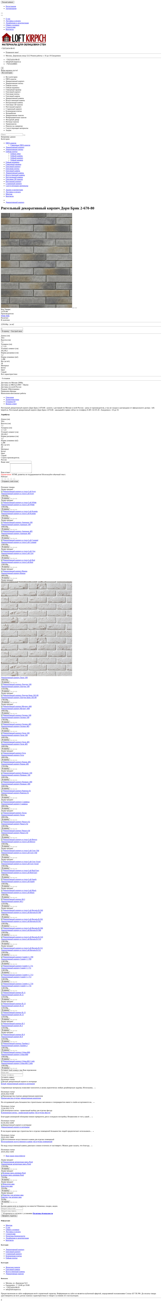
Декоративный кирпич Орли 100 (14, 735)
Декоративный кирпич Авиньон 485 (16, 533)
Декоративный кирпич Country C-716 (16, 986)
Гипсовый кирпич (13, 166)
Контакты (10, 29)
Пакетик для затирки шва (11, 1197)
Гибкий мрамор (16, 160)
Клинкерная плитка (14, 1256)
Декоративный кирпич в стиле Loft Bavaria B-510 (21, 939)
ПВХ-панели (11, 143)
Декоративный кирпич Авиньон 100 (16, 525)
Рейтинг (4, 477)
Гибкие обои (15, 154)
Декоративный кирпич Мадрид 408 (15, 709)
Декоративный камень (15, 173)
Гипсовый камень (13, 171)
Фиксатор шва (7, 1186)
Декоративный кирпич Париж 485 (15, 764)
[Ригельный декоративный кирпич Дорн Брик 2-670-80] (37, 307)
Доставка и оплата (13, 21)
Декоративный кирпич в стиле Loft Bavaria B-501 (21, 921)
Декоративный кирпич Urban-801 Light (17, 1063)
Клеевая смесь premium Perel (12, 1175)
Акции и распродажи (14, 190)
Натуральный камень (14, 177)
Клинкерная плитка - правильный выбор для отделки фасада (25, 1113)
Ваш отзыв (5, 472)
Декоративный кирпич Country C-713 (16, 977)
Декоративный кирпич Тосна (13, 815)
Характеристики (12, 399)
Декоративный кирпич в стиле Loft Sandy (18, 881)
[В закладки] (73, 307)
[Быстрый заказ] (11, 498)
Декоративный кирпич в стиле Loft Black (17, 893)
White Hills (5, 316)
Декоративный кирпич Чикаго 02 (14, 824)
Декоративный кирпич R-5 (12, 1026)
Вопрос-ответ (11, 404)
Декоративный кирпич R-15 (12, 1015)
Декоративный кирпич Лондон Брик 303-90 (19, 697)
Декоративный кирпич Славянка (14, 804)
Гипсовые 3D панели (14, 179)
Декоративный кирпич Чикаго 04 (14, 833)
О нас (8, 19)
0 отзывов (6, 378)
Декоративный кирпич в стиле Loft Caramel (18, 542)
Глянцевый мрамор (13, 164)
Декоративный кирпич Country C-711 (16, 968)
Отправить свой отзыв (10, 481)
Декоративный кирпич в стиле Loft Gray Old (19, 853)
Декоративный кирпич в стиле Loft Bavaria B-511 (21, 950)
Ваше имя (5, 462)
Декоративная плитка (14, 149)
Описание (10, 397)
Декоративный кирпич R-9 (12, 1037)
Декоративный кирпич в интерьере (15, 1127)
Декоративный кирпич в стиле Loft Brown (18, 842)
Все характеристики (9, 374)
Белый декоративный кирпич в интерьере (18, 1084)
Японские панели (13, 1267)
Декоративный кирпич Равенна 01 (15, 793)
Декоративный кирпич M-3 (12, 901)
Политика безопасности (15, 1236)
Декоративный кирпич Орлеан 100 (15, 717)
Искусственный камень (15, 175)
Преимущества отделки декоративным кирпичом (21, 1098)
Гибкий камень (16, 156)
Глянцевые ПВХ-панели (20, 145)
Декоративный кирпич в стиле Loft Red (17, 562)
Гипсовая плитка (12, 169)
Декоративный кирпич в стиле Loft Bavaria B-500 (21, 912)
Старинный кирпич (14, 184)
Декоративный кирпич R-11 (12, 995)
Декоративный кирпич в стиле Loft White (18, 505)
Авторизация (11, 8)
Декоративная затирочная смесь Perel (16, 1164)
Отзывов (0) (10, 402)
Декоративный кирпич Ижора (13, 573)
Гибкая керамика (12, 162)
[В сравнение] (76, 307)
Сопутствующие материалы (17, 186)
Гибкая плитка (11, 152)
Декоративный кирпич (15, 147)
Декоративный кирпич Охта (12, 755)
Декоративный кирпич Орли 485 (14, 744)
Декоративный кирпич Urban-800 (14, 1054)
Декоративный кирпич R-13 (12, 1006)
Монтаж (9, 194)
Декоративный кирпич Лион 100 (14, 678)
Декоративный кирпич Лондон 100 (15, 686)
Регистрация (11, 6)
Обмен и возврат (12, 25)
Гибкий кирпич (16, 158)
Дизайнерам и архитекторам (17, 23)
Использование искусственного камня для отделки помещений (26, 1142)
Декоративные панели (15, 1274)
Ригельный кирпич (13, 181)
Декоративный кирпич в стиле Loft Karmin (18, 513)
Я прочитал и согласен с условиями (28, 1213)
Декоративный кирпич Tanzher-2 (14, 1046)
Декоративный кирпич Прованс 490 (15, 784)
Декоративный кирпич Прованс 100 (15, 775)
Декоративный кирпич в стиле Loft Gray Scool (20, 864)
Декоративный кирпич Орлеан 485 (15, 726)
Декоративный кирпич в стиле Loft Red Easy (19, 873)
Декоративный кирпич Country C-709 (16, 959)
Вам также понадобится (15, 1156)
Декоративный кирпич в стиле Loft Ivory (17, 494)
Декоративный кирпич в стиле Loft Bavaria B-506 (21, 930)
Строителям (10, 27)
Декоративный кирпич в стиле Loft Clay (17, 553)
